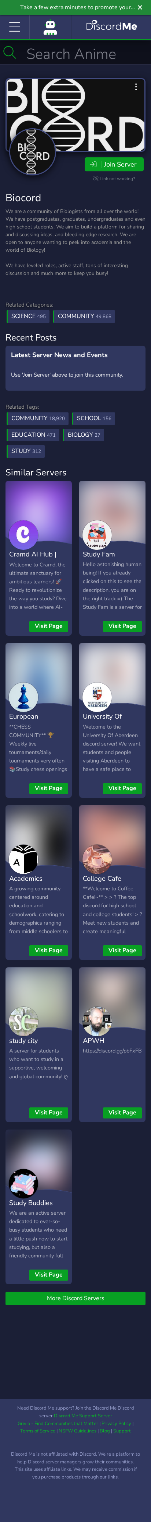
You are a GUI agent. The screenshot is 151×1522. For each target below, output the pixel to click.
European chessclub (24, 722)
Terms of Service (37, 1431)
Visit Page (49, 626)
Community (84, 316)
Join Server (120, 164)
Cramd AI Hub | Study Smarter (32, 559)
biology (84, 435)
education (33, 435)
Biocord (23, 198)
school (94, 418)
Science (28, 316)
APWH (93, 1040)
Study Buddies (31, 1202)
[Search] (9, 52)
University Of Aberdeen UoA (105, 722)
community (38, 418)
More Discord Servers (75, 1298)
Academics (26, 878)
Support (122, 1431)
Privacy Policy (116, 1423)
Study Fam (99, 554)
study (26, 451)
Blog (105, 1431)
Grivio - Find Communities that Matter (58, 1423)
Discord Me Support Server (83, 1416)
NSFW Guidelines (77, 1431)
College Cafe (102, 878)
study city (23, 1040)
